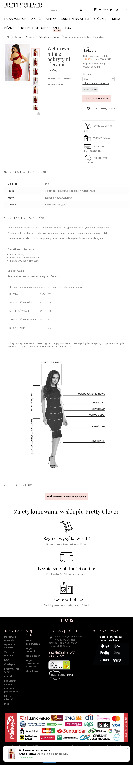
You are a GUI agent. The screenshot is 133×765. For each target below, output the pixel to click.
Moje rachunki (31, 650)
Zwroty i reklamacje (10, 653)
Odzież (36, 19)
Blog (67, 28)
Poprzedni (39, 44)
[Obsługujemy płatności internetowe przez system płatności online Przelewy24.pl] (66, 727)
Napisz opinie (55, 84)
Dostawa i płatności (10, 638)
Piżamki (9, 28)
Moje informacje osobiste (32, 663)
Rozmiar (87, 74)
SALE (56, 28)
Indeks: (51, 78)
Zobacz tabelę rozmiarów (95, 83)
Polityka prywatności (11, 690)
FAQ (6, 659)
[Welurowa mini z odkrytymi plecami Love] (35, 52)
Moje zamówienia (33, 642)
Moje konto (31, 633)
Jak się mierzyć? (9, 698)
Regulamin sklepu (10, 682)
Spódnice (101, 19)
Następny (39, 114)
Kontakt (9, 676)
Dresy (116, 19)
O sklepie (9, 664)
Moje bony (32, 671)
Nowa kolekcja (15, 19)
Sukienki (51, 19)
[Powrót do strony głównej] (7, 37)
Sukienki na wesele (75, 19)
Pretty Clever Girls (34, 28)
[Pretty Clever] (23, 5)
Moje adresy (33, 655)
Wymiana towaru (9, 646)
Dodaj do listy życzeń (104, 108)
